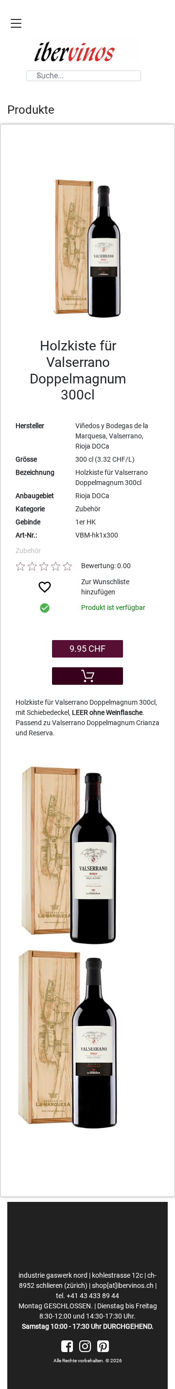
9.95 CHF (87, 648)
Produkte (30, 110)
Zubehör (28, 551)
